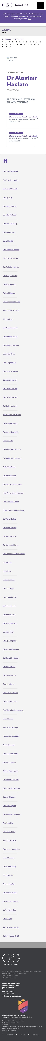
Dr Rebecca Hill (9, 606)
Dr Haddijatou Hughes (11, 814)
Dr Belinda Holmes (10, 693)
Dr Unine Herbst (9, 519)
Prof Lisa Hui (8, 823)
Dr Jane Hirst (8, 632)
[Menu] (40, 5)
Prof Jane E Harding (11, 310)
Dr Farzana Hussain (10, 901)
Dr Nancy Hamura (10, 276)
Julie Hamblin (8, 241)
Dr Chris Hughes (9, 806)
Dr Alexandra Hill (9, 597)
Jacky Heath (8, 441)
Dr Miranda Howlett (11, 780)
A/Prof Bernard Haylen (12, 415)
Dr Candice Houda (10, 754)
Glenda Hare (8, 319)
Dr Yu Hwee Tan (9, 910)
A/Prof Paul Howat (10, 771)
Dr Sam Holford (9, 675)
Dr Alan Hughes (9, 797)
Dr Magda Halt (8, 232)
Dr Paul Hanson (9, 293)
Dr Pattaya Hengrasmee (12, 484)
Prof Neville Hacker (11, 180)
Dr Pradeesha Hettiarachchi (14, 554)
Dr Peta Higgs (8, 588)
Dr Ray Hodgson (9, 641)
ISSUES (4, 32)
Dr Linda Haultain (9, 406)
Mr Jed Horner (9, 745)
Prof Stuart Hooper (10, 728)
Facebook (9, 1034)
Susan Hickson (8, 580)
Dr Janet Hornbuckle (11, 736)
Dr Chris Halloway (10, 224)
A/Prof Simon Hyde (11, 927)
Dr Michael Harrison (11, 345)
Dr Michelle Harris (10, 337)
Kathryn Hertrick (9, 536)
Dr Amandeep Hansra (11, 302)
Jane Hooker (8, 719)
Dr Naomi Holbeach (11, 658)
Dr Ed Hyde (7, 919)
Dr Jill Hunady (8, 858)
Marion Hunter (8, 884)
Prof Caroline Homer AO (13, 710)
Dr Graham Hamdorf (11, 250)
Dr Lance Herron (9, 528)
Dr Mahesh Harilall (10, 328)
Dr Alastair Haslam (10, 389)
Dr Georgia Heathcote (12, 449)
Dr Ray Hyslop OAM (11, 936)
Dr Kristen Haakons (10, 171)
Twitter (23, 1034)
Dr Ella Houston (9, 762)
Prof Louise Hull (9, 840)
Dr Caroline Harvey (10, 371)
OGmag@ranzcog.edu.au (11, 996)
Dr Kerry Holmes (9, 701)
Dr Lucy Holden (9, 667)
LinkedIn (36, 1034)
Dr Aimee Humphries (11, 849)
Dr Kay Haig (7, 198)
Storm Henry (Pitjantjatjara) (13, 510)
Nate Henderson (9, 467)
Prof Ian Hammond (10, 258)
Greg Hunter (8, 875)
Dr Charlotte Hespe (10, 545)
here (29, 19)
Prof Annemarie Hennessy (13, 493)
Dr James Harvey (10, 380)
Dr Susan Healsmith (10, 432)
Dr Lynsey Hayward (10, 423)
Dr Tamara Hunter (10, 893)
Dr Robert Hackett (10, 189)
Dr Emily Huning (9, 867)
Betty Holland (8, 684)
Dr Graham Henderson (12, 458)
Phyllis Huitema (9, 832)
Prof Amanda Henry (11, 502)
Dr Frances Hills (9, 615)
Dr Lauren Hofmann (11, 649)
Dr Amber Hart (9, 354)
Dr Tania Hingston (10, 623)
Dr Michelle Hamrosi (11, 267)
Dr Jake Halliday (9, 215)
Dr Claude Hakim (9, 206)
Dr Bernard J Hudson (11, 788)
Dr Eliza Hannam (9, 284)
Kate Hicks (7, 562)
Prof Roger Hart (9, 363)
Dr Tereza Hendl (9, 476)
